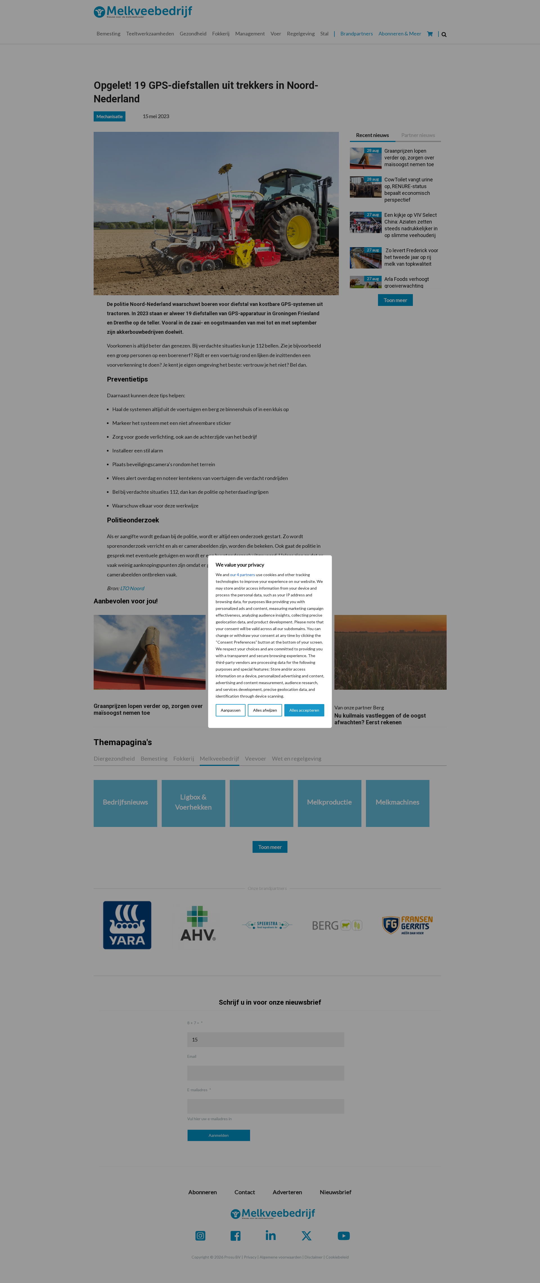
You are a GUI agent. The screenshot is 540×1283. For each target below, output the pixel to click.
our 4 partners (242, 574)
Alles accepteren (304, 710)
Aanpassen (230, 710)
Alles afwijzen (265, 710)
